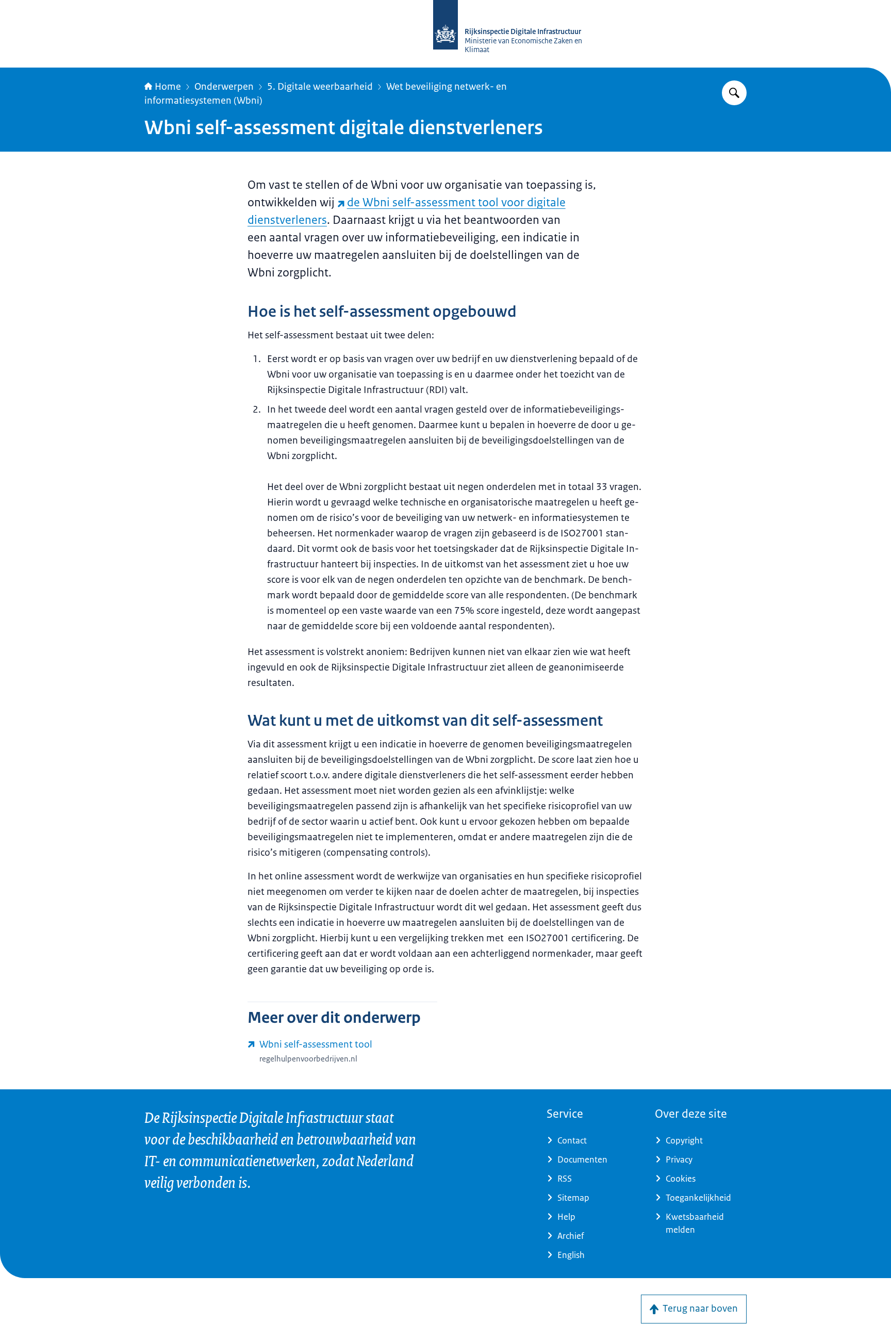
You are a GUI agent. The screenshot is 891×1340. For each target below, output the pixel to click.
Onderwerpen (224, 86)
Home (168, 86)
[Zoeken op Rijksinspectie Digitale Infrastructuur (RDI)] (734, 92)
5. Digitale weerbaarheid (320, 86)
